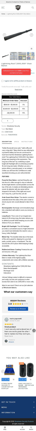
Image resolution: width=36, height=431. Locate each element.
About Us (9, 2)
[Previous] (4, 34)
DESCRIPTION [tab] (7, 141)
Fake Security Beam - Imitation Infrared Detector (26, 386)
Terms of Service (25, 2)
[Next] (31, 34)
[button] (2, 330)
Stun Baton (9, 129)
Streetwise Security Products (24, 421)
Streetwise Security (13, 126)
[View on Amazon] (6, 320)
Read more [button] (8, 336)
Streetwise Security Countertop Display (7, 386)
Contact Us (15, 2)
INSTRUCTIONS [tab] (26, 141)
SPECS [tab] (16, 141)
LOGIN (19, 70)
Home (3, 14)
